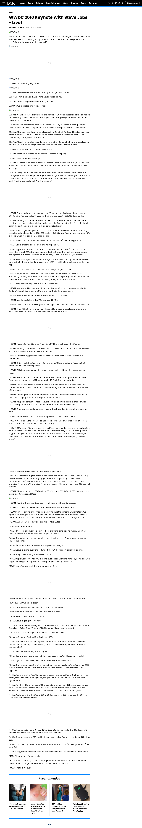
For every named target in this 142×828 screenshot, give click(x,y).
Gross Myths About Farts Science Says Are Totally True (17, 806)
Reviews (93, 3)
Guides (74, 3)
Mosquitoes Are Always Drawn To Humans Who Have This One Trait (38, 808)
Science (39, 3)
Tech (30, 3)
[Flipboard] (116, 3)
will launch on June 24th (74, 598)
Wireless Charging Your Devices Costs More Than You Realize (81, 807)
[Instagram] (112, 3)
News (22, 3)
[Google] (119, 3)
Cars (65, 3)
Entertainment (53, 3)
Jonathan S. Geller (17, 27)
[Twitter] (109, 3)
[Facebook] (106, 3)
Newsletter (133, 3)
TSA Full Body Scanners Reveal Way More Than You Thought (59, 807)
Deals (83, 3)
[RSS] (122, 3)
